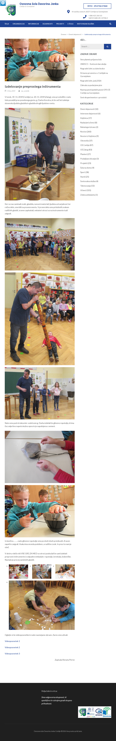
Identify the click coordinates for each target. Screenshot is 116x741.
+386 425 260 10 (95, 15)
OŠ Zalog (84, 149)
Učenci (83, 190)
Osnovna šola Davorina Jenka (39, 4)
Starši (82, 177)
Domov (63, 34)
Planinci (83, 154)
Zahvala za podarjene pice (91, 85)
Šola (7, 24)
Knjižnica (84, 118)
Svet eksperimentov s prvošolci (93, 97)
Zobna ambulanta (87, 195)
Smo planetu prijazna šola (91, 59)
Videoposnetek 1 (12, 641)
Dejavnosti (48, 24)
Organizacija (19, 24)
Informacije (33, 24)
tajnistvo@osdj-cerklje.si (98, 18)
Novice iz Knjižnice (88, 136)
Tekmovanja (85, 186)
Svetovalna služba (85, 24)
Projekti (60, 24)
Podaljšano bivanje (88, 159)
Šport (82, 172)
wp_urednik (25, 91)
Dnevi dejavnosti (75, 34)
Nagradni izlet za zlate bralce (92, 68)
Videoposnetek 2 (12, 647)
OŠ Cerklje (84, 145)
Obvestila (84, 140)
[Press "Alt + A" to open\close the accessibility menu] (3, 3)
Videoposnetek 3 (12, 653)
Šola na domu (86, 168)
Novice (83, 131)
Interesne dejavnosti (89, 113)
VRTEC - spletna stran (97, 6)
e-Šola (70, 24)
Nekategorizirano (87, 127)
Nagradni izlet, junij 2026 (90, 81)
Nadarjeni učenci (87, 122)
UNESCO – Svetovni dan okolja (93, 64)
